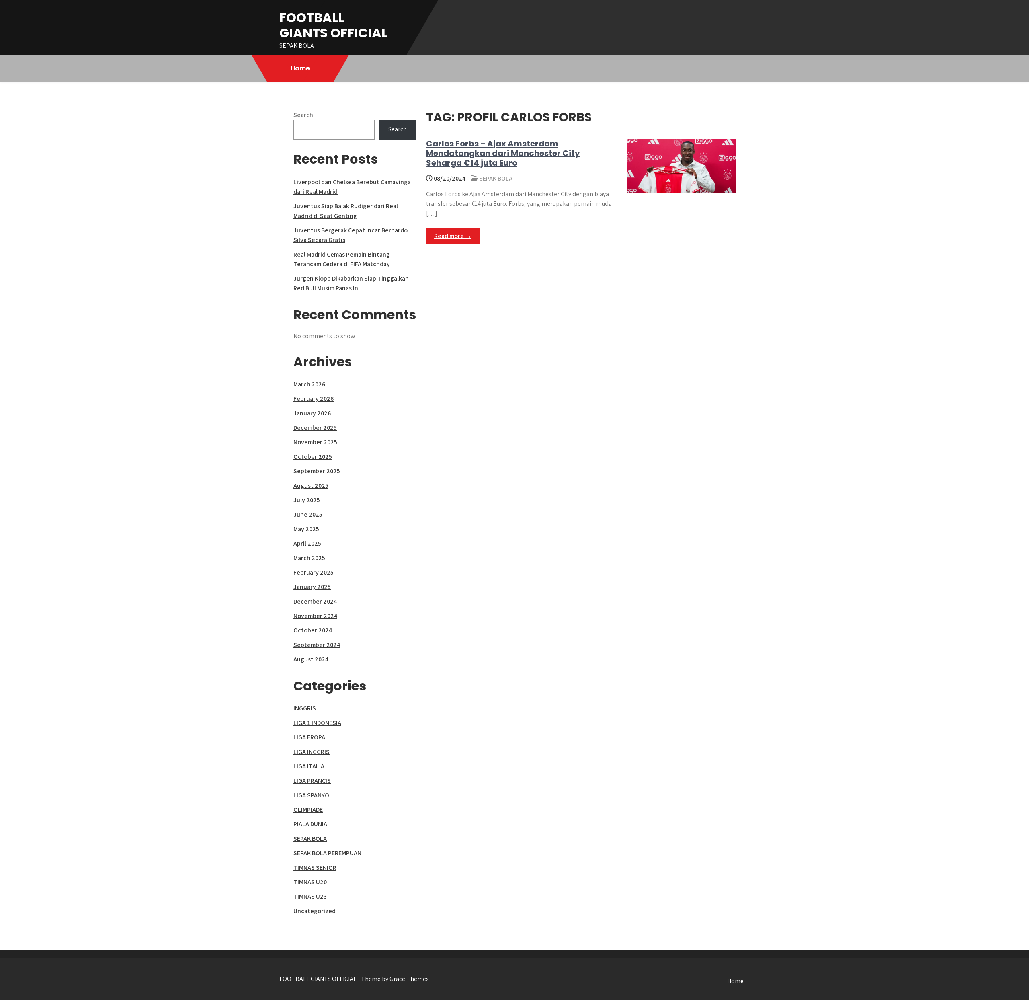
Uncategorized (314, 911)
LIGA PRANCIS (312, 780)
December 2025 (315, 427)
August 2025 (310, 485)
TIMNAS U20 (310, 882)
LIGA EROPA (309, 737)
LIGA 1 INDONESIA (317, 723)
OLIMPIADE (308, 809)
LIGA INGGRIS (311, 751)
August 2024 (310, 659)
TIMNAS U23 (310, 896)
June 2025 (307, 514)
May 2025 (306, 529)
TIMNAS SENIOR (314, 867)
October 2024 (312, 630)
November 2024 (315, 616)
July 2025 (306, 500)
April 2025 (307, 543)
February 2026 (313, 398)
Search (303, 115)
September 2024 (316, 645)
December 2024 (315, 601)
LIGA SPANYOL (312, 795)
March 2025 (309, 558)
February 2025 (313, 572)
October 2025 (312, 456)
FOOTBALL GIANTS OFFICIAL (333, 25)
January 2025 (312, 587)
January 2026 (312, 413)
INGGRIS (304, 708)
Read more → (452, 236)
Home (300, 68)
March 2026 (309, 384)
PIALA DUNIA (310, 824)
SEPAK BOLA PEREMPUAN (327, 853)
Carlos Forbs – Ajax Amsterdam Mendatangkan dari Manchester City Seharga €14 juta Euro (503, 153)
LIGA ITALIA (308, 766)
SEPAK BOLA (495, 178)
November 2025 (315, 442)
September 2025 (316, 471)
